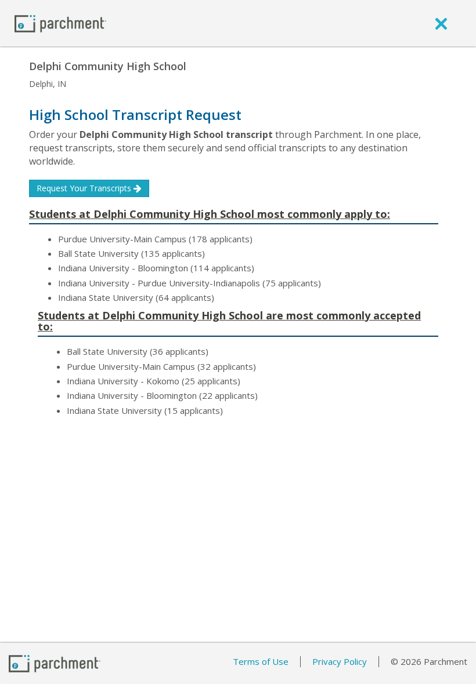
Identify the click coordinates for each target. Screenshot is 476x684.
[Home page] (60, 22)
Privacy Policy (339, 661)
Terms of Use (261, 661)
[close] (441, 23)
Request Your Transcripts (85, 188)
